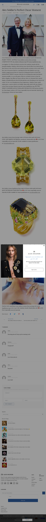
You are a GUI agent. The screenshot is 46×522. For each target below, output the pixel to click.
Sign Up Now (34, 269)
